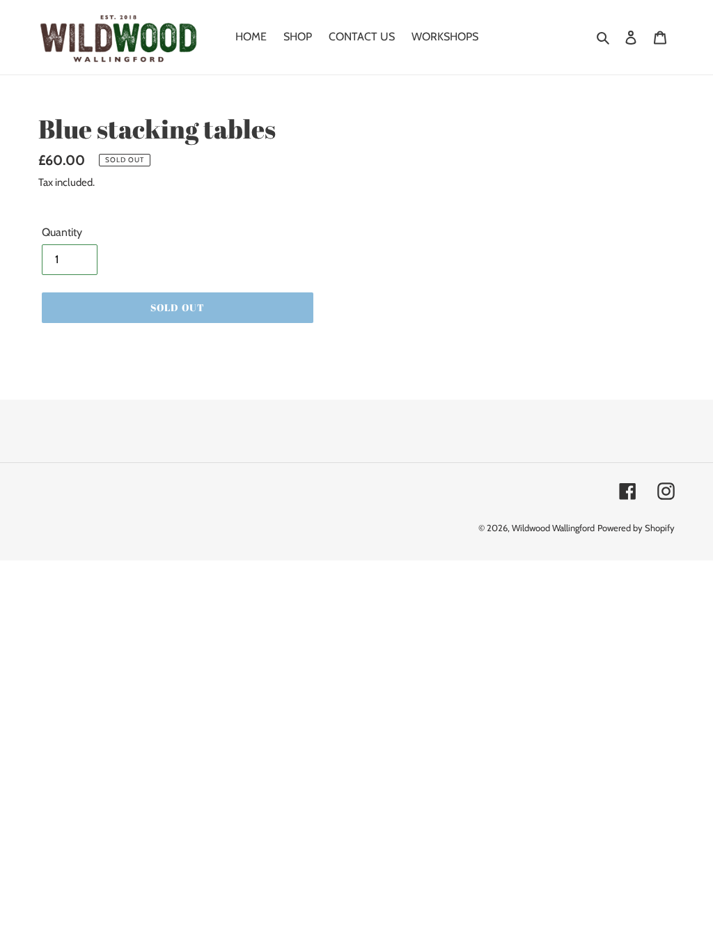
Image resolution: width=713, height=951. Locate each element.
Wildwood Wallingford (553, 527)
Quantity (62, 232)
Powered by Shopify (636, 527)
